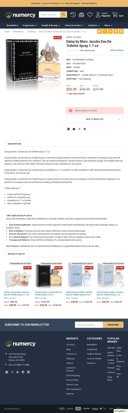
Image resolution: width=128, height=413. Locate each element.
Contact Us (71, 354)
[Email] (74, 129)
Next (122, 285)
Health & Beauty (50, 25)
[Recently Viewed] (73, 14)
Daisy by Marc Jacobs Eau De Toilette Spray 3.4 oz (48, 293)
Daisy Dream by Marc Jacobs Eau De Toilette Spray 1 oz (110, 293)
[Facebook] (99, 31)
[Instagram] (115, 31)
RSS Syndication (73, 389)
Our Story (70, 344)
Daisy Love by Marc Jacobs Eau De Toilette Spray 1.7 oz (16, 293)
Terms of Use (72, 384)
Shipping (70, 358)
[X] (105, 31)
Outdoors (92, 25)
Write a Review (116, 50)
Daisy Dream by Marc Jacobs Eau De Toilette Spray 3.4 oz (79, 293)
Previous (5, 285)
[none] (33, 64)
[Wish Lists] (90, 14)
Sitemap (70, 394)
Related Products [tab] (16, 254)
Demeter (111, 348)
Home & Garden (73, 25)
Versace (111, 372)
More (107, 25)
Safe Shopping (73, 375)
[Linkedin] (121, 31)
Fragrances (28, 25)
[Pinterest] (110, 31)
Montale (111, 368)
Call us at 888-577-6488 (18, 365)
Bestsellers (12, 25)
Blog (68, 349)
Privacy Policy (72, 380)
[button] (94, 119)
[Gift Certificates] (82, 14)
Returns (69, 363)
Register (106, 16)
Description (14, 144)
